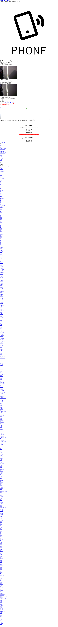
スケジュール (1, 330)
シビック (1, 319)
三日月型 (1, 462)
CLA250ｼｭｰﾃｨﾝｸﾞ (2, 198)
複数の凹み (1, 587)
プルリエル (1, 408)
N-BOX (1, 217)
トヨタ (1, 359)
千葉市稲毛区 (1, 496)
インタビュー (1, 159)
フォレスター (1, 393)
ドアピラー (1, 365)
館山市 (1, 614)
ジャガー (1, 323)
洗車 (0, 557)
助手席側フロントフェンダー (3, 491)
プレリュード (1, 412)
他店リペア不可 (2, 469)
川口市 (1, 523)
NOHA (1, 220)
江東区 (1, 556)
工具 (0, 525)
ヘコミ (1, 414)
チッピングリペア (2, 170)
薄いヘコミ (1, 584)
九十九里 (1, 467)
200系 (1, 175)
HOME (1, 145)
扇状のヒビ (1, 532)
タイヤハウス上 (2, 342)
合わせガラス (1, 503)
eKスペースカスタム (2, 205)
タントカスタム (2, 345)
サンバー (1, 316)
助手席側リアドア (2, 492)
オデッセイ (1, 279)
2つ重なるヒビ (2, 178)
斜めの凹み (1, 534)
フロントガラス (2, 397)
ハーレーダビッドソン (3, 374)
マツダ (1, 426)
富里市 (1, 518)
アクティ (1, 259)
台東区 (1, 500)
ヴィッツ (1, 459)
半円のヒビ (1, 498)
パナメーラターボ (2, 382)
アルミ (1, 265)
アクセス (1, 156)
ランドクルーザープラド (3, 437)
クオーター (1, 302)
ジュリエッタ (1, 324)
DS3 (0, 204)
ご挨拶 (1, 250)
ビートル (1, 385)
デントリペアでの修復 (3, 148)
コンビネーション (2, 310)
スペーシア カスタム (3, 338)
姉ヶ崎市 (1, 516)
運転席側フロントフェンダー (3, 596)
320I (0, 182)
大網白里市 (1, 513)
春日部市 (1, 542)
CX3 (0, 202)
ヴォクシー (1, 461)
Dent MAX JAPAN (3, 142)
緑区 (0, 571)
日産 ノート (1, 539)
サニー (1, 315)
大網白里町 (1, 514)
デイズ (1, 353)
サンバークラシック (2, 317)
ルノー (1, 447)
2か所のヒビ (1, 176)
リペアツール (1, 444)
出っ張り (1, 485)
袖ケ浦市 (1, 585)
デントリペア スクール (3, 357)
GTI (0, 210)
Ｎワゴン (1, 622)
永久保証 (1, 554)
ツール (1, 350)
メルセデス (1, 433)
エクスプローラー (2, 272)
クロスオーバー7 (2, 305)
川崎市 (1, 524)
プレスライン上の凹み (3, 411)
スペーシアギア (2, 339)
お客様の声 (1, 247)
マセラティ (1, 425)
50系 (0, 183)
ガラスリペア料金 (2, 151)
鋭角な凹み (1, 605)
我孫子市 (1, 531)
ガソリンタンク (2, 291)
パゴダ (1, 379)
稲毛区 (1, 568)
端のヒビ (1, 569)
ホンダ (1, 418)
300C (0, 179)
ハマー (1, 372)
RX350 (1, 228)
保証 (0, 474)
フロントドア (1, 401)
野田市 (1, 600)
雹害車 (1, 612)
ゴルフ (1, 312)
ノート (1, 368)
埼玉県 (1, 506)
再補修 (1, 483)
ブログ (1, 160)
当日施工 (1, 529)
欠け (0, 552)
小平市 (1, 522)
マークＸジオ (1, 429)
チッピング (1, 349)
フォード (1, 394)
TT (0, 235)
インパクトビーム (2, 269)
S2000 (1, 229)
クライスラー (1, 303)
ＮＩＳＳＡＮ (1, 623)
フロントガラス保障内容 (3, 399)
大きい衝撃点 (1, 510)
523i (0, 184)
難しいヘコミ (1, 609)
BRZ (0, 191)
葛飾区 (1, 583)
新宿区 (1, 536)
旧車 (0, 540)
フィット (1, 388)
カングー (1, 290)
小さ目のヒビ (1, 521)
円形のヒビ (1, 481)
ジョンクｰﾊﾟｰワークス (3, 326)
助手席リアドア (2, 488)
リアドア (1, 439)
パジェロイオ (1, 381)
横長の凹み (1, 551)
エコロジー (1, 274)
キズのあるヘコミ (2, 298)
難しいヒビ (1, 608)
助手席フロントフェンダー (3, 487)
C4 (0, 194)
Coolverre (1, 199)
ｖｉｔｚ (1, 625)
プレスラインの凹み (2, 410)
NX (0, 221)
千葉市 (1, 495)
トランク (1, 361)
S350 (0, 230)
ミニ (0, 430)
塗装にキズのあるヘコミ (3, 507)
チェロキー (1, 348)
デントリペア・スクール (3, 154)
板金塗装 (1, 547)
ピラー (1, 386)
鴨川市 (1, 616)
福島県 (1, 567)
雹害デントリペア (2, 611)
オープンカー (1, 281)
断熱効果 (1, 535)
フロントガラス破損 (2, 400)
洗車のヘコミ (1, 558)
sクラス (1, 233)
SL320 (1, 231)
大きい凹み (1, 509)
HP (0, 211)
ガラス (1, 292)
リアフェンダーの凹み (3, 441)
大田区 (1, 512)
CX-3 (0, 201)
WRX (0, 239)
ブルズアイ (1, 403)
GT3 (0, 209)
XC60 (0, 243)
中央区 (1, 466)
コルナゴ (1, 309)
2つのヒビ (1, 177)
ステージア (1, 334)
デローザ (1, 354)
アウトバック (1, 255)
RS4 (0, 226)
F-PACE (1, 206)
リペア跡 (1, 445)
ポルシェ (1, 423)
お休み (1, 246)
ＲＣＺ (1, 624)
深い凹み (1, 562)
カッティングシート (2, 283)
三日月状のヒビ (2, 463)
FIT (0, 208)
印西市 (1, 499)
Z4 (0, 244)
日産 (0, 538)
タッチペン (1, 343)
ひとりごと (1, 169)
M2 (0, 215)
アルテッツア (1, 263)
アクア (1, 257)
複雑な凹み (1, 590)
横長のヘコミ (1, 550)
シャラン (1, 321)
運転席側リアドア (2, 597)
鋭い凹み (1, 604)
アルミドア (1, 266)
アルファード (1, 264)
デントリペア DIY (2, 356)
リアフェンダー (2, 440)
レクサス (1, 452)
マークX (1, 427)
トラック (1, 360)
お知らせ (1, 167)
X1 (0, 240)
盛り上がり (1, 565)
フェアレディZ (2, 390)
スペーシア (1, 337)
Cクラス (1, 203)
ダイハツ (1, 346)
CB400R (1, 195)
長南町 (1, 607)
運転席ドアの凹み (2, 594)
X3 (0, 241)
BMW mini (1, 190)
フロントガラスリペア (3, 398)
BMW (0, 189)
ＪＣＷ (1, 619)
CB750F (1, 196)
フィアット (1, 387)
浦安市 (1, 560)
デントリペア (1, 147)
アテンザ (1, 261)
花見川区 (1, 580)
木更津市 (1, 543)
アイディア (1, 253)
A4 (0, 187)
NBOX (1, 218)
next (0, 107)
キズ (0, 297)
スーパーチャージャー (3, 341)
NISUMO (1, 219)
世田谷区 (1, 465)
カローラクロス (2, 287)
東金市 (1, 545)
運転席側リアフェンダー (3, 598)
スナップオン (1, 336)
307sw (1, 180)
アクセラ (1, 258)
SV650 (1, 232)
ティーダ (1, 352)
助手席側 (1, 489)
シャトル (1, 320)
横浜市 (1, 549)
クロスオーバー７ (2, 306)
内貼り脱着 (1, 480)
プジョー (1, 405)
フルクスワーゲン (2, 396)
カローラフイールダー (3, 288)
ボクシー (1, 419)
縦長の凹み (1, 574)
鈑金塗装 (1, 601)
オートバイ (1, 280)
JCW (0, 213)
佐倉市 (1, 473)
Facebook (1, 207)
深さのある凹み (2, 563)
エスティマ (1, 276)
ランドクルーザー (2, 436)
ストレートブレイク (2, 335)
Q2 (0, 223)
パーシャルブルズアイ (3, 383)
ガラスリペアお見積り (3, 152)
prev (0, 106)
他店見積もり (1, 472)
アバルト (1, 262)
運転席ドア (1, 593)
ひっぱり (1, 252)
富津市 (1, 517)
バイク (1, 375)
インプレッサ (1, 270)
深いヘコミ (1, 561)
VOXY (1, 237)
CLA (0, 197)
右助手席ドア (1, 502)
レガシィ (1, 451)
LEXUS (1, 214)
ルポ (0, 448)
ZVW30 (1, 245)
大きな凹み (1, 511)
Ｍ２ (0, 620)
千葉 (0, 494)
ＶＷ (0, 626)
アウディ (1, 254)
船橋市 (1, 579)
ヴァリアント (1, 458)
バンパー (1, 378)
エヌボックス (1, 277)
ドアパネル (1, 363)
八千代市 (1, 476)
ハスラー (1, 371)
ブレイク (1, 404)
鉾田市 (1, 602)
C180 (0, 193)
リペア (1, 443)
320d (0, 181)
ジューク (1, 325)
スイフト (1, 328)
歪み (0, 553)
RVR (0, 227)
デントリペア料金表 (2, 149)
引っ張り (1, 527)
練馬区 (1, 572)
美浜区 (1, 576)
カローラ (1, 286)
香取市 (1, 615)
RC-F (0, 225)
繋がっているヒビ (2, 575)
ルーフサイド (1, 450)
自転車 (1, 578)
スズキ (1, 331)
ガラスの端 (1, 294)
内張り (1, 478)
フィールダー (1, 389)
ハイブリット (1, 370)
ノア (0, 367)
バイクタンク (1, 376)
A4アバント (1, 188)
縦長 (0, 573)
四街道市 (1, 505)
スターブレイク (2, 332)
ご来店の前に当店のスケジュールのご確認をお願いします (29, 134)
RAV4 (0, 224)
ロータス (1, 455)
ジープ (1, 327)
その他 (1, 168)
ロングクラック (2, 171)
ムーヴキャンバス (2, 432)
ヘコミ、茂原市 (2, 415)
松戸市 (1, 546)
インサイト (1, 268)
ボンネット (1, 421)
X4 (0, 242)
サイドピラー (1, 314)
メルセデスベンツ (2, 434)
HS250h (1, 212)
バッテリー (1, 377)
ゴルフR (1, 313)
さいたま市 (1, 251)
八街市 (1, 477)
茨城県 (1, 582)
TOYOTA (1, 234)
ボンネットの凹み (2, 422)
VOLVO (1, 236)
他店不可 (1, 470)
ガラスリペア (1, 295)
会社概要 (1, 155)
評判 (0, 591)
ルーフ (1, 449)
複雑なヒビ (1, 589)
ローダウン (1, 456)
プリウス (1, 407)
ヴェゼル (1, 460)
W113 (0, 238)
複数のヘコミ (1, 586)
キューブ (1, 301)
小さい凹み (1, 520)
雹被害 (1, 613)
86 (0, 186)
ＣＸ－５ (1, 618)
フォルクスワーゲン (2, 392)
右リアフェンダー (2, 501)
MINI (0, 216)
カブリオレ (1, 284)
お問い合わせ (1, 158)
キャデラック (1, 299)
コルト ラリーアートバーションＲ (4, 308)
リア (0, 438)
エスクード (1, 275)
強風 (0, 528)
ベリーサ (1, 416)
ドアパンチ (1, 364)
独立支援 (1, 564)
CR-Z (0, 200)
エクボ (1, 273)
